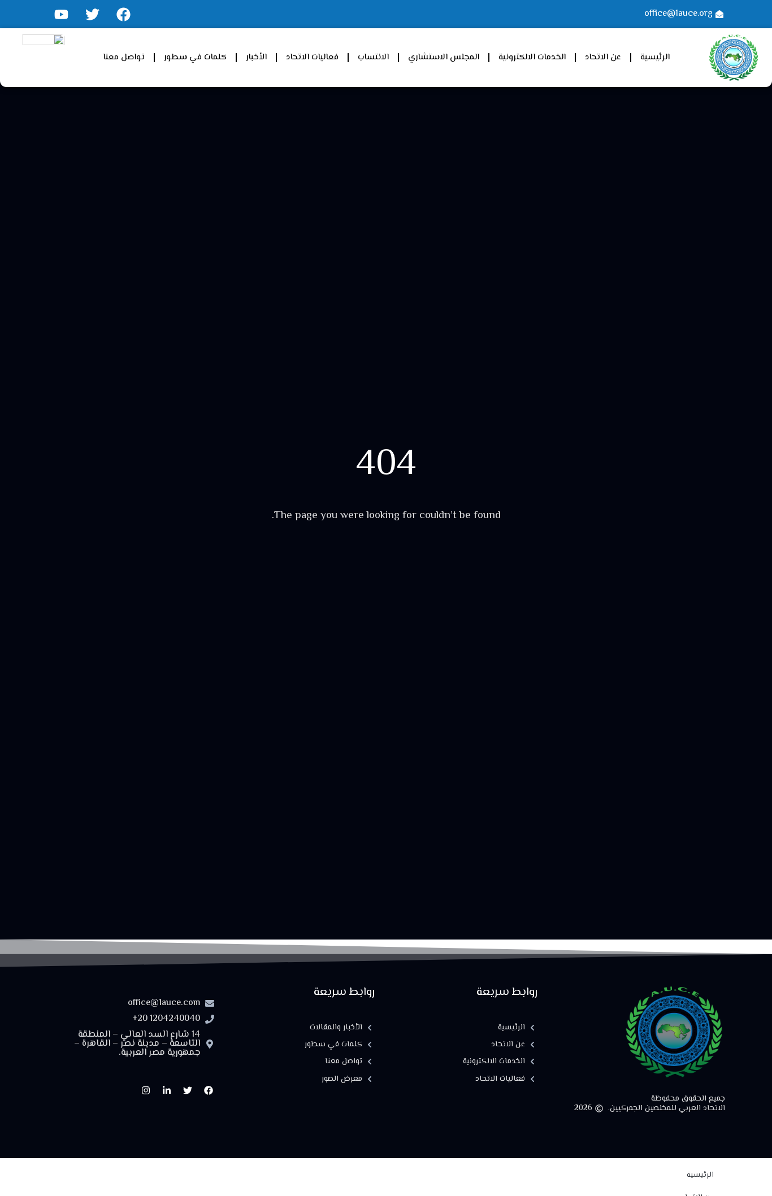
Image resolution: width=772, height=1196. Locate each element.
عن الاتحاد (603, 57)
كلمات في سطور (195, 57)
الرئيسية (655, 57)
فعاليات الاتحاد (312, 57)
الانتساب (373, 57)
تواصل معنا (124, 57)
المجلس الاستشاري (443, 57)
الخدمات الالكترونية (532, 57)
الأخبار (256, 57)
